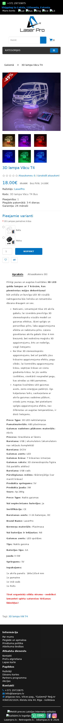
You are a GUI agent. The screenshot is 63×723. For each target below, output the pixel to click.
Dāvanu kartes (10, 674)
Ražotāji (7, 671)
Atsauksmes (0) (37, 274)
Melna (18, 241)
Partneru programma (14, 678)
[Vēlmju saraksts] (5, 260)
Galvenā (9, 65)
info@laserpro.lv (14, 693)
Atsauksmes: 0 (27, 175)
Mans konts (8, 10)
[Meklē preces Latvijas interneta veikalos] (31, 711)
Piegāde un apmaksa (14, 640)
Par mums (8, 637)
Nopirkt (28, 251)
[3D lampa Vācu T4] (31, 102)
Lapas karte (9, 662)
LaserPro (19, 189)
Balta (18, 230)
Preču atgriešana (12, 659)
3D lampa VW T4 (18, 616)
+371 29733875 (13, 690)
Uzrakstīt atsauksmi (48, 175)
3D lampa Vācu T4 (32, 65)
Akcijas (6, 681)
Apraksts (17, 274)
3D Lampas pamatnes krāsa (17, 221)
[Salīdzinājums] (14, 260)
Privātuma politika (12, 643)
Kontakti (7, 655)
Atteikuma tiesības (13, 646)
